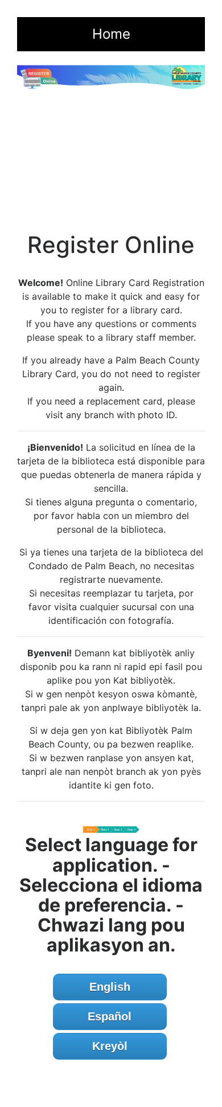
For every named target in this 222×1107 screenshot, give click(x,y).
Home (111, 34)
